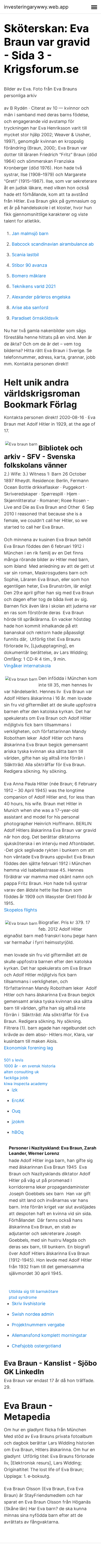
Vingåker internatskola (27, 665)
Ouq (16, 1111)
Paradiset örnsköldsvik (35, 318)
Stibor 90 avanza (29, 265)
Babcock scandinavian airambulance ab (53, 244)
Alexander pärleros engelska (41, 296)
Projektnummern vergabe (38, 1324)
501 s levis (13, 1060)
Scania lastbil (25, 254)
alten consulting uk (21, 1071)
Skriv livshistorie (28, 1303)
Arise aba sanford (30, 307)
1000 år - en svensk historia (29, 1065)
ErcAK (18, 1100)
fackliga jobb (16, 1077)
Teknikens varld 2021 (34, 286)
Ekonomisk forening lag (28, 1047)
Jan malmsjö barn (30, 233)
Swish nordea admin (33, 1314)
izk (15, 1089)
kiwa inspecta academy (26, 1083)
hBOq (18, 1132)
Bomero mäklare (29, 275)
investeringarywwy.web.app (36, 6)
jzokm (18, 1121)
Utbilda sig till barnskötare (33, 1291)
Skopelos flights (20, 909)
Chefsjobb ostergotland (36, 1345)
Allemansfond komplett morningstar (49, 1335)
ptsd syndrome (23, 1297)
